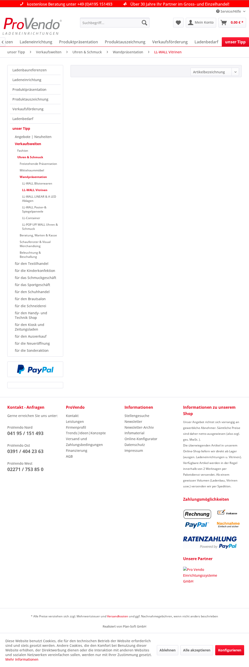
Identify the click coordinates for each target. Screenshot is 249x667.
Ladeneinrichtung (26, 79)
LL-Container (31, 218)
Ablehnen (168, 650)
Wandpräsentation (33, 177)
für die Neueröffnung (32, 343)
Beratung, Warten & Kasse (38, 235)
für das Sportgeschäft (32, 284)
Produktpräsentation (29, 89)
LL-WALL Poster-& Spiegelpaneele (34, 209)
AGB (69, 456)
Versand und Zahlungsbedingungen (84, 441)
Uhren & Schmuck (30, 157)
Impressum (133, 450)
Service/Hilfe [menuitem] (231, 11)
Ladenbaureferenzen (29, 70)
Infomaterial (134, 433)
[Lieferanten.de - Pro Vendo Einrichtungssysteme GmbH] (212, 585)
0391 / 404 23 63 (25, 451)
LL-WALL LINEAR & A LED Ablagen (39, 199)
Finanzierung (76, 450)
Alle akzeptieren (196, 650)
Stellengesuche (136, 415)
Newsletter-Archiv (139, 427)
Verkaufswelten (28, 143)
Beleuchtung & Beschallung (30, 254)
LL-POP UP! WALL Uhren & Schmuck (40, 226)
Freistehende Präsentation (38, 164)
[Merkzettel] (178, 23)
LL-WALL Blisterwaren (37, 183)
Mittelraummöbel (32, 170)
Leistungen (75, 421)
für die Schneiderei (30, 306)
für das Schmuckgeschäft (35, 277)
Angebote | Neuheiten (33, 136)
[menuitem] (115, 23)
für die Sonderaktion (32, 350)
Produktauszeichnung (30, 99)
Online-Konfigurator (140, 438)
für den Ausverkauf (30, 336)
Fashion (22, 150)
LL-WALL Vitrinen (34, 190)
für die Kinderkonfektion (35, 270)
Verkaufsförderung (28, 109)
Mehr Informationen (21, 659)
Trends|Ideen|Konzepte (86, 433)
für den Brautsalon (30, 298)
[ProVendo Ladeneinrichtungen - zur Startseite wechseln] (32, 26)
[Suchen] (144, 23)
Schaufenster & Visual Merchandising (35, 244)
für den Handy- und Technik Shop (31, 315)
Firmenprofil (76, 427)
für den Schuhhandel (32, 291)
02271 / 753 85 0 (25, 469)
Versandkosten (117, 616)
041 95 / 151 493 (25, 433)
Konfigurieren (229, 650)
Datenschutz (134, 444)
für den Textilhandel (31, 263)
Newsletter (133, 421)
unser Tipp (21, 128)
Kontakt (72, 415)
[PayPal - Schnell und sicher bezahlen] (35, 369)
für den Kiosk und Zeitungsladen (29, 327)
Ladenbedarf (22, 118)
